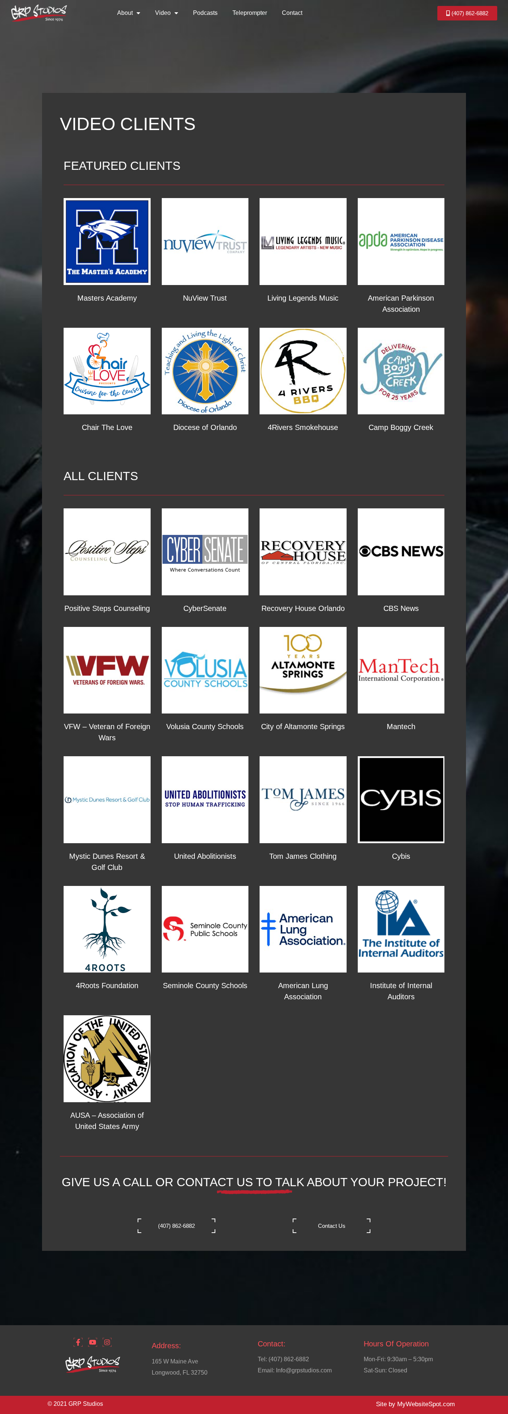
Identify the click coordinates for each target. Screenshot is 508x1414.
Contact (292, 13)
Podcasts (205, 13)
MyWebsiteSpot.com (426, 1404)
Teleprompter (249, 13)
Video (163, 13)
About (125, 13)
